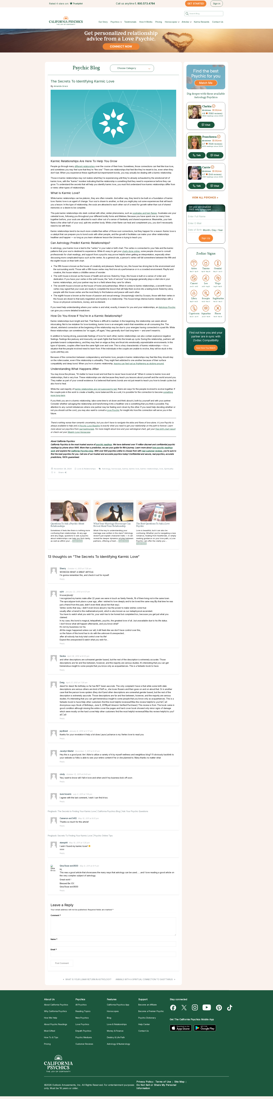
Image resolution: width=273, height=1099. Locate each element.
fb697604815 (65, 794)
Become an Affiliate (147, 1004)
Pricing (158, 21)
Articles (185, 21)
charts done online (131, 251)
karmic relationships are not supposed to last (96, 389)
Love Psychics (82, 1024)
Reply (62, 579)
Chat (206, 125)
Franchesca (209, 137)
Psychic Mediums (84, 1037)
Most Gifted (49, 1031)
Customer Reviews (84, 1044)
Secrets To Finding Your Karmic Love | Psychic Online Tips (85, 835)
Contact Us (217, 21)
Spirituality (168, 469)
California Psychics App (118, 1004)
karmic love (134, 469)
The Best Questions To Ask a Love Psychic (153, 525)
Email (54, 949)
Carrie (206, 167)
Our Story (103, 21)
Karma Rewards (201, 21)
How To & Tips (51, 1037)
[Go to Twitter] (184, 1008)
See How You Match (205, 348)
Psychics (114, 21)
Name (54, 939)
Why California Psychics (55, 1011)
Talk (196, 155)
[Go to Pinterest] (218, 1008)
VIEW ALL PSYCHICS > (205, 197)
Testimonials (130, 21)
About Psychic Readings (55, 1024)
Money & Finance (115, 1031)
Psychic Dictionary (147, 1018)
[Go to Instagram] (195, 1008)
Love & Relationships (86, 469)
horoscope (116, 469)
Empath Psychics (83, 1031)
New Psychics (82, 1018)
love (161, 469)
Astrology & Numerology (118, 1044)
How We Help (50, 1018)
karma (125, 469)
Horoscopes (171, 21)
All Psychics (81, 1004)
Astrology (106, 469)
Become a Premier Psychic (151, 1011)
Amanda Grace (61, 86)
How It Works (145, 21)
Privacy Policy (144, 1081)
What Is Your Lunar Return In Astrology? (88, 979)
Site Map (179, 1081)
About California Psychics (56, 1004)
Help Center (144, 1024)
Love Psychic (113, 410)
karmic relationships (149, 469)
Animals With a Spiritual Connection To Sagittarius (144, 979)
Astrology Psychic (167, 307)
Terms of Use (163, 1081)
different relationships (85, 166)
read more (77, 541)
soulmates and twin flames (145, 213)
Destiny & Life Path (116, 1037)
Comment (56, 915)
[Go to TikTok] (229, 1008)
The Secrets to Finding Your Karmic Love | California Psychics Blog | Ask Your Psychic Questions (103, 811)
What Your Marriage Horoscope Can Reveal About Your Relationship (112, 525)
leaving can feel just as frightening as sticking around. (139, 363)
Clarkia (206, 106)
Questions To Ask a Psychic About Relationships (67, 525)
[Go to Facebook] (174, 1008)
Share (61, 472)
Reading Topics (83, 1011)
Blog (109, 1018)
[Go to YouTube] (207, 1008)
